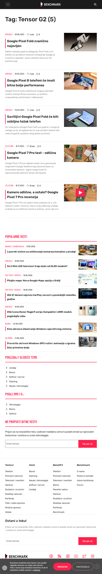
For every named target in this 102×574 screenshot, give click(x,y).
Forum (80, 485)
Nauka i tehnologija (14, 246)
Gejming (8, 338)
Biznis (8, 323)
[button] (7, 4)
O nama (80, 471)
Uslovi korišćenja (85, 480)
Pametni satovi (60, 489)
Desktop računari (13, 494)
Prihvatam (62, 566)
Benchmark (58, 512)
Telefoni (9, 146)
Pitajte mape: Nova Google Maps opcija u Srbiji (33, 280)
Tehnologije (14, 404)
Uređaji (8, 34)
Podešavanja (83, 566)
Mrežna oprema (13, 507)
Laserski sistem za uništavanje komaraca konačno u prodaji (41, 251)
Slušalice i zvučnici (14, 489)
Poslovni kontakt (85, 476)
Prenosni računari (14, 476)
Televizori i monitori (14, 480)
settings (36, 570)
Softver (12, 413)
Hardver (9, 485)
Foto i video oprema (15, 503)
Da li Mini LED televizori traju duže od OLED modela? (37, 266)
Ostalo (8, 512)
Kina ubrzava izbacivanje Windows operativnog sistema (39, 329)
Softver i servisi (13, 275)
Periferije (9, 498)
